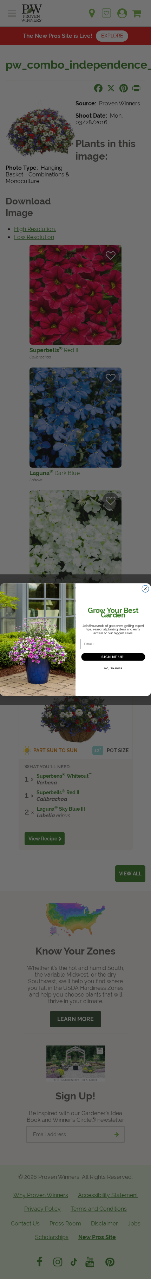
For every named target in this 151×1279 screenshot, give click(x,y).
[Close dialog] (145, 588)
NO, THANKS (113, 668)
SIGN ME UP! (113, 656)
